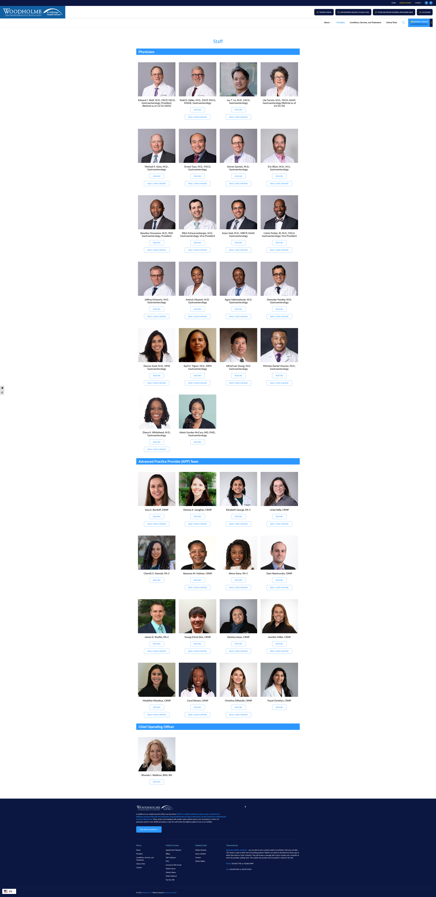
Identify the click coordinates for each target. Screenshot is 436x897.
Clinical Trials (140, 864)
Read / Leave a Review (197, 117)
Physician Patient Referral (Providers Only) (395, 12)
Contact (139, 867)
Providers (139, 854)
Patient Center (420, 22)
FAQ (167, 861)
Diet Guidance (171, 857)
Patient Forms (171, 868)
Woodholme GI (146, 892)
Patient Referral (171, 876)
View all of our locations (148, 829)
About (138, 850)
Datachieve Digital (170, 892)
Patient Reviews (200, 850)
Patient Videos (171, 872)
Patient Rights (200, 861)
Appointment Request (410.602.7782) (354, 12)
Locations (425, 12)
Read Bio (197, 110)
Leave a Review (200, 854)
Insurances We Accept (173, 865)
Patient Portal (325, 12)
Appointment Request (173, 850)
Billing (168, 854)
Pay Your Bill (170, 880)
